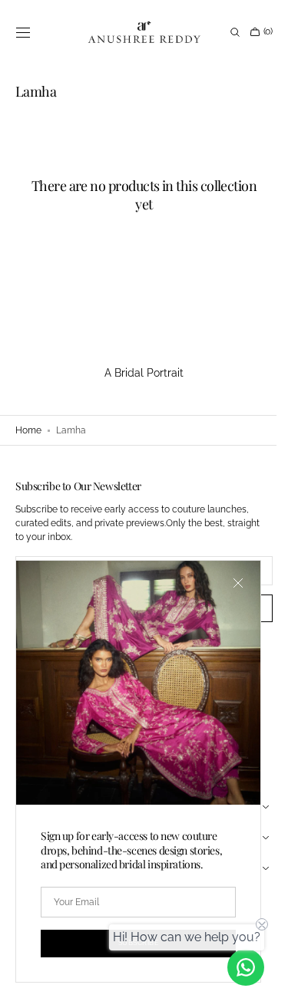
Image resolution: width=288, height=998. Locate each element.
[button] (23, 32)
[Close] (238, 583)
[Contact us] (245, 967)
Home (28, 430)
